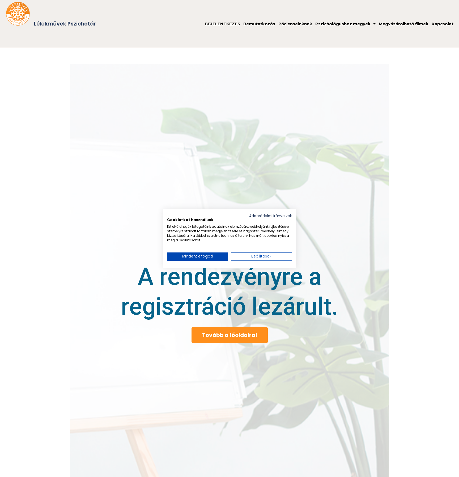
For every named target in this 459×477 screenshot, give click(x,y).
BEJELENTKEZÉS (222, 23)
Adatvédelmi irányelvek (270, 215)
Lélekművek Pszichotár (65, 23)
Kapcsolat (442, 23)
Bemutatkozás (259, 23)
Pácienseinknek (295, 23)
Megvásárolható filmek (403, 23)
